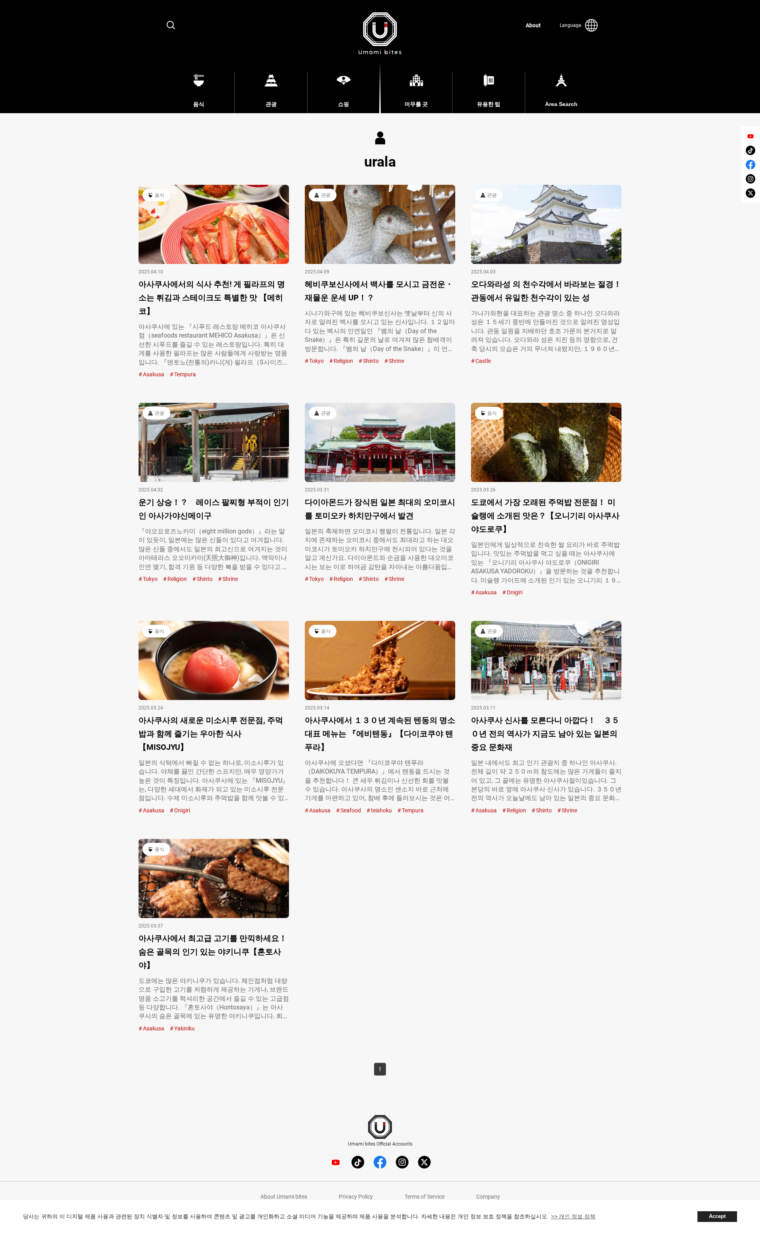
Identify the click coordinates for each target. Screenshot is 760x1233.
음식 (159, 195)
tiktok (750, 150)
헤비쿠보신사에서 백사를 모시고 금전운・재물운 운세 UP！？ (379, 290)
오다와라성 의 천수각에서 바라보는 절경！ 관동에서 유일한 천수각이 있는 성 (546, 290)
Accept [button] (717, 1216)
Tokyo (316, 361)
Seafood (350, 810)
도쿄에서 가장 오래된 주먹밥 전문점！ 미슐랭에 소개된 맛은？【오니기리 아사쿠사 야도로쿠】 (545, 515)
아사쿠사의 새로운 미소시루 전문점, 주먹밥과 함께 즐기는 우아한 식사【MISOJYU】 (211, 733)
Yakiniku (184, 1028)
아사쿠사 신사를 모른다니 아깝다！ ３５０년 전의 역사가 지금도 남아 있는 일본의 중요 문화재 (545, 733)
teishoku (381, 810)
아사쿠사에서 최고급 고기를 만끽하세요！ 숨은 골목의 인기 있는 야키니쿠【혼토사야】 (214, 951)
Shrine (396, 361)
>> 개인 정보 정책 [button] (573, 1216)
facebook (750, 164)
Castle (483, 361)
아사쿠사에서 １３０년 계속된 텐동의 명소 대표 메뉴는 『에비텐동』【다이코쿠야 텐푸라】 (380, 733)
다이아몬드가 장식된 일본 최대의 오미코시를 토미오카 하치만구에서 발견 (380, 508)
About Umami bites (283, 1196)
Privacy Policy (356, 1196)
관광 (326, 195)
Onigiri (514, 592)
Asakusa (153, 374)
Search (171, 25)
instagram (750, 179)
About (533, 25)
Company (488, 1196)
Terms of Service (425, 1196)
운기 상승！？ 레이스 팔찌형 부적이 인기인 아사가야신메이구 (214, 508)
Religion (343, 361)
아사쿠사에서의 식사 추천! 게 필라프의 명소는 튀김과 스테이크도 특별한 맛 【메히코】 (212, 297)
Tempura (185, 374)
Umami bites (380, 33)
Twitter (750, 193)
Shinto (371, 361)
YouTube (750, 136)
